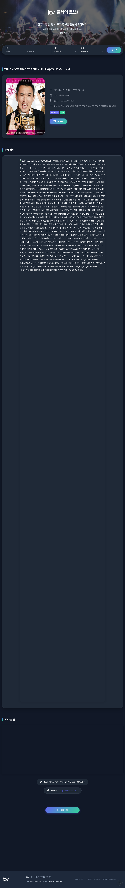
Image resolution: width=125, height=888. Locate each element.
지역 (55, 48)
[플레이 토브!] (5, 880)
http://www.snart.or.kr (69, 790)
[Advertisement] (62, 846)
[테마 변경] (120, 883)
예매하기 (60, 121)
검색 (116, 50)
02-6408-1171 (35, 881)
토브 (27, 877)
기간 (7, 48)
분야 (82, 48)
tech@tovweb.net (55, 881)
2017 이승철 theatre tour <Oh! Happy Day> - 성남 (37, 69)
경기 (62, 113)
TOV (94, 879)
